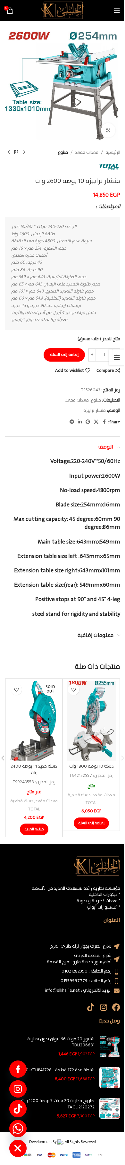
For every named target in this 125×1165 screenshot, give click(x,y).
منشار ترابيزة (94, 410)
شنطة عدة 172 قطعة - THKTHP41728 (60, 1070)
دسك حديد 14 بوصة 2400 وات (34, 769)
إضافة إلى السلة (64, 354)
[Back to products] (16, 152)
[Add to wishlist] (73, 689)
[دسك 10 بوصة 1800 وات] (91, 721)
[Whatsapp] (18, 1128)
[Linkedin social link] (80, 422)
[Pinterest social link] (88, 422)
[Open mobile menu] (117, 10)
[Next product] (9, 152)
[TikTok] (18, 1108)
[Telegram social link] (72, 422)
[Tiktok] (91, 1007)
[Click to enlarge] (108, 130)
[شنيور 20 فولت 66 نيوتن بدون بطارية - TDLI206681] (109, 1047)
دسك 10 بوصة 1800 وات (91, 766)
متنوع (63, 152)
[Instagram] (103, 1007)
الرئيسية (112, 152)
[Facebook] (116, 1007)
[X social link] (96, 422)
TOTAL (91, 803)
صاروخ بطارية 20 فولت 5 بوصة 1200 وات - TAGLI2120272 (57, 1104)
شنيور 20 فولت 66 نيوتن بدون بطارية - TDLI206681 (60, 1042)
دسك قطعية (79, 795)
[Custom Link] (18, 1069)
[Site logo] (62, 10)
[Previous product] (24, 152)
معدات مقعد (86, 152)
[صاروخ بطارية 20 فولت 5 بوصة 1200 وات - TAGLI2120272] (109, 1108)
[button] (91, 823)
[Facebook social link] (104, 422)
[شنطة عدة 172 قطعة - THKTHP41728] (109, 1077)
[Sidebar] (117, 357)
